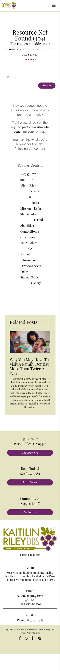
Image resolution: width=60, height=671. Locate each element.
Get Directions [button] (30, 452)
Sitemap (25, 277)
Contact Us (30, 512)
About (24, 225)
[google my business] (26, 637)
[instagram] (40, 637)
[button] (55, 4)
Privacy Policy (26, 633)
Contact (25, 231)
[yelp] (33, 637)
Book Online (30, 482)
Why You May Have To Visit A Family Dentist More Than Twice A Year (29, 366)
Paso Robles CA (32, 243)
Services (36, 266)
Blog (31, 225)
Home (35, 231)
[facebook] (19, 637)
